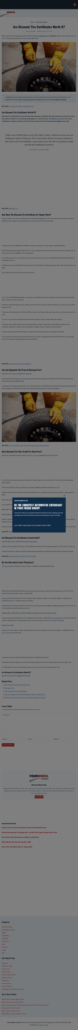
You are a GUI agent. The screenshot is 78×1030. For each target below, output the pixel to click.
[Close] (64, 495)
